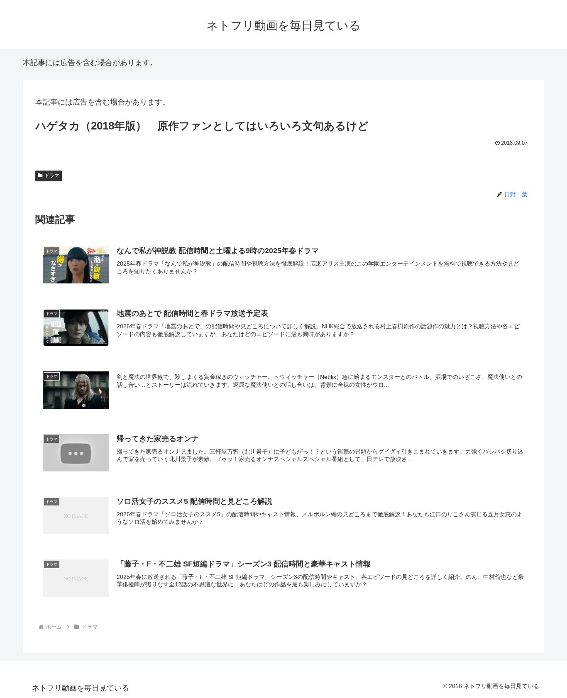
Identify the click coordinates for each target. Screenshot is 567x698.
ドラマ (51, 175)
